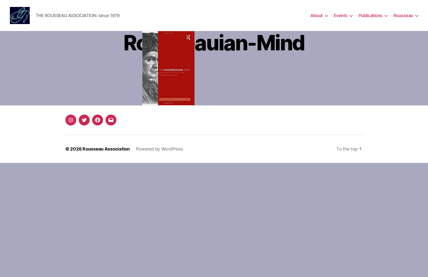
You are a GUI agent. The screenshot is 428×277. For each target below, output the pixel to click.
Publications (370, 15)
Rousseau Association (106, 149)
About (316, 15)
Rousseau (403, 15)
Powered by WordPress (159, 149)
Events (341, 15)
